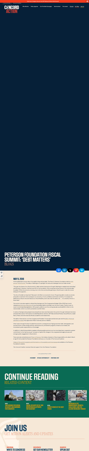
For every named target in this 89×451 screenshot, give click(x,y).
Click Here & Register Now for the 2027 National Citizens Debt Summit (43, 1)
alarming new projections (25, 305)
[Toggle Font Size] (1, 276)
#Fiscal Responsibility (43, 358)
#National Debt (55, 358)
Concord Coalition (17, 3)
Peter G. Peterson (36, 337)
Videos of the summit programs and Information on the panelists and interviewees (35, 342)
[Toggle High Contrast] (1, 272)
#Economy (33, 358)
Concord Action (6, 3)
